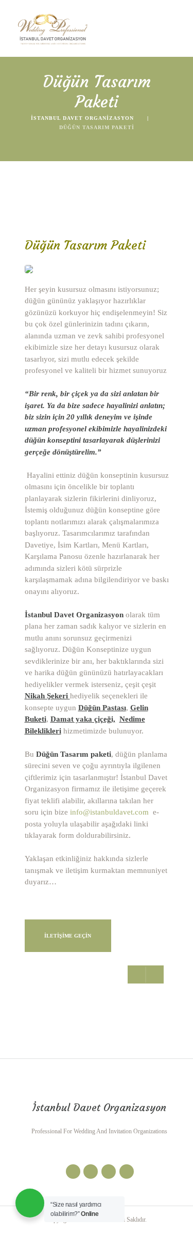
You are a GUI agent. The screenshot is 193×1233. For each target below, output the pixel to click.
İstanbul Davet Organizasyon (82, 118)
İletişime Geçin (67, 936)
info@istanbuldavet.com (109, 812)
